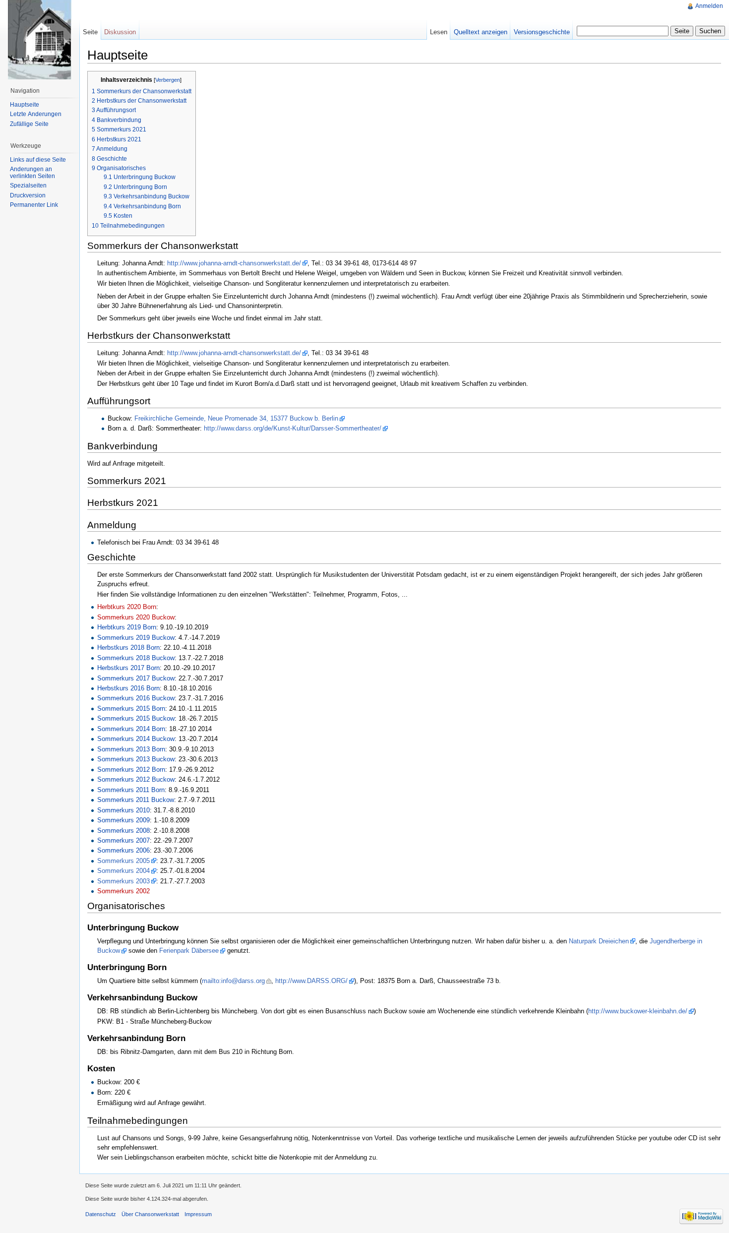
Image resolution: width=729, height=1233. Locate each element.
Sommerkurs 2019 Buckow (136, 637)
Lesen (438, 32)
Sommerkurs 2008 (123, 830)
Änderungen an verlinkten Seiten (32, 173)
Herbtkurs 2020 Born (126, 607)
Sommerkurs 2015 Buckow (136, 718)
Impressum (198, 1214)
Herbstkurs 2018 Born (128, 647)
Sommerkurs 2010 (123, 810)
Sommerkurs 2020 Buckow (136, 617)
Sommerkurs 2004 (123, 870)
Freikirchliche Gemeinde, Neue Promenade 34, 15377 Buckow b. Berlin (236, 418)
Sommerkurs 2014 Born (131, 729)
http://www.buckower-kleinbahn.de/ (637, 1011)
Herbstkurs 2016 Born (128, 688)
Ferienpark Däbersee (189, 950)
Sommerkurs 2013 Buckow (136, 759)
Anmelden (709, 5)
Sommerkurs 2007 (123, 840)
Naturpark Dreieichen (599, 941)
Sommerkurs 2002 (123, 891)
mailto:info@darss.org (233, 981)
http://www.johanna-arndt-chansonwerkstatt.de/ (234, 263)
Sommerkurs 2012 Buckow (136, 779)
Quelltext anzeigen (480, 32)
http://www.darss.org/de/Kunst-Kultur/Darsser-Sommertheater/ (292, 428)
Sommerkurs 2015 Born (131, 708)
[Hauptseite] (39, 39)
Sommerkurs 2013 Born (131, 749)
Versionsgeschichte (542, 32)
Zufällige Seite (29, 124)
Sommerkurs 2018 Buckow (136, 658)
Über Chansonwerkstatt (150, 1214)
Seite (90, 32)
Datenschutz (100, 1214)
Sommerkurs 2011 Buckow (135, 799)
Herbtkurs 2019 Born (126, 627)
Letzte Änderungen (35, 114)
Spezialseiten (28, 185)
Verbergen (167, 80)
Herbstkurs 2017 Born (128, 668)
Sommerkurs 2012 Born (131, 769)
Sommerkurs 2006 (123, 850)
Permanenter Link (34, 204)
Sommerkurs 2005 (123, 860)
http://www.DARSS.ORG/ (311, 981)
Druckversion (28, 195)
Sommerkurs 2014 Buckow (136, 738)
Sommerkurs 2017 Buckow (136, 678)
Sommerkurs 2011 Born (131, 790)
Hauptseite (24, 104)
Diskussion (120, 32)
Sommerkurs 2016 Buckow (136, 698)
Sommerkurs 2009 (123, 820)
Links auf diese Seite (38, 159)
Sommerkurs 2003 (123, 881)
